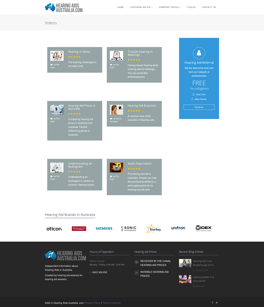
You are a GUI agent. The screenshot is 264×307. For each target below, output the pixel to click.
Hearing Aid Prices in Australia (81, 107)
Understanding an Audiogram (80, 165)
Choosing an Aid (140, 7)
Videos (191, 7)
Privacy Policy (92, 303)
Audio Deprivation (140, 163)
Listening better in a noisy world (203, 279)
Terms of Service (112, 303)
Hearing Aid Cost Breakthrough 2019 (203, 263)
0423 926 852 (99, 272)
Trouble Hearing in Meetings (140, 53)
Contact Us (209, 7)
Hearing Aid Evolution (142, 105)
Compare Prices (169, 7)
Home (120, 7)
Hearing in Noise (79, 51)
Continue (199, 107)
